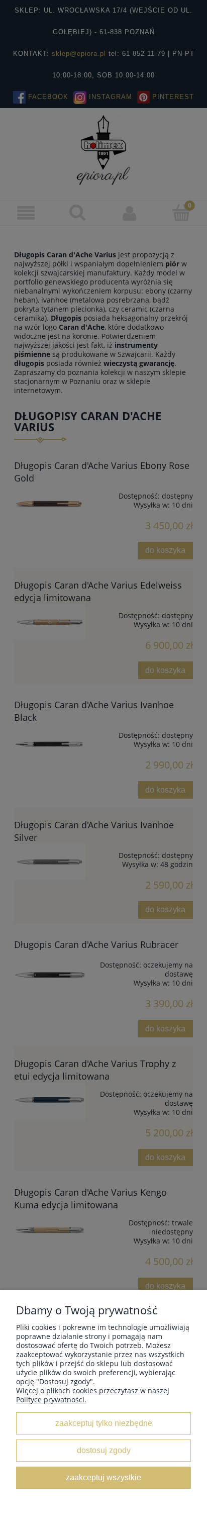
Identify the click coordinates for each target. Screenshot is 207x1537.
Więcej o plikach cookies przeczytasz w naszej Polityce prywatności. (92, 1395)
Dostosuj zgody (104, 1450)
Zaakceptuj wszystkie (103, 1477)
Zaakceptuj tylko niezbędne (103, 1422)
